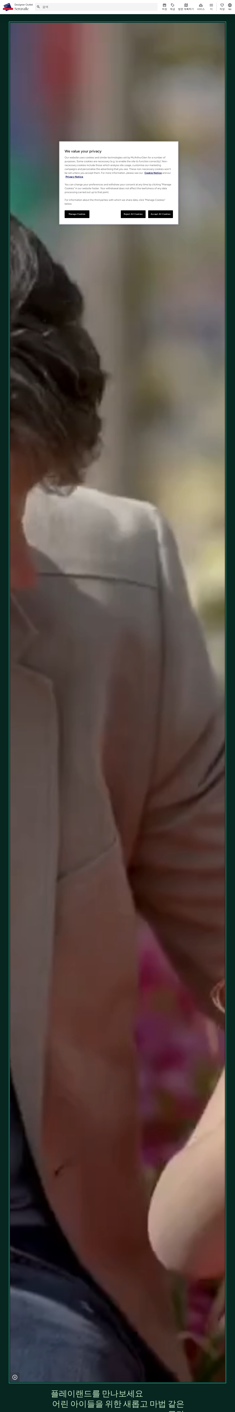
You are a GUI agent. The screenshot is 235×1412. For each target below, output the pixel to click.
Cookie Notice (153, 173)
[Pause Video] (15, 1377)
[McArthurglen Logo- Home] (8, 7)
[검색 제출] (38, 7)
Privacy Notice (74, 176)
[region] (118, 182)
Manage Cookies (77, 214)
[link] (24, 7)
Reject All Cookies (133, 214)
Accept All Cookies (160, 214)
